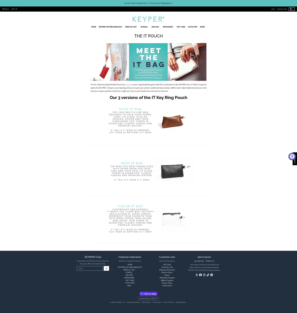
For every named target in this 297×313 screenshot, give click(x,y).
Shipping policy (181, 302)
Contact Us (210, 261)
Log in (273, 9)
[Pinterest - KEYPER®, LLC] (211, 274)
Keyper (128, 85)
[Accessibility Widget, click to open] (292, 156)
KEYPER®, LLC (120, 302)
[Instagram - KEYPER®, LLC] (204, 274)
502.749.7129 (199, 261)
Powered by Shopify (133, 302)
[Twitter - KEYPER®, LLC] (196, 274)
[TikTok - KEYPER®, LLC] (208, 274)
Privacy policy (157, 302)
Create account (282, 9)
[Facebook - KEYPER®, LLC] (200, 274)
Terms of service (169, 302)
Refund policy (146, 302)
